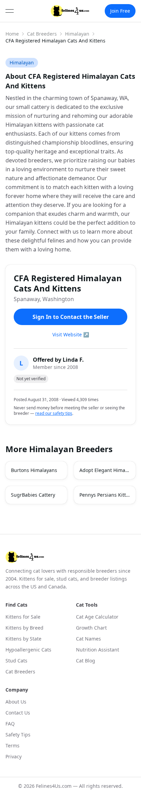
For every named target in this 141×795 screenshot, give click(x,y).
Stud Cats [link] (16, 660)
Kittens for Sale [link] (22, 616)
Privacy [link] (13, 756)
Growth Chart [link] (91, 627)
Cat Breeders (42, 33)
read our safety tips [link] (53, 413)
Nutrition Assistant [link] (97, 649)
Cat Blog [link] (85, 660)
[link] (70, 11)
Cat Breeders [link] (20, 671)
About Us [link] (15, 701)
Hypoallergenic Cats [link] (28, 649)
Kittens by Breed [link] (24, 627)
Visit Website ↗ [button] (70, 334)
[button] (36, 470)
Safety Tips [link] (17, 734)
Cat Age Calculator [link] (97, 616)
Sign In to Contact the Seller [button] (71, 317)
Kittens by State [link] (23, 638)
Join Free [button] (120, 11)
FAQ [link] (10, 723)
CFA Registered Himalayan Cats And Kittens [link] (55, 40)
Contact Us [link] (17, 712)
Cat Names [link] (88, 638)
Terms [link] (12, 745)
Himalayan (77, 33)
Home (12, 33)
